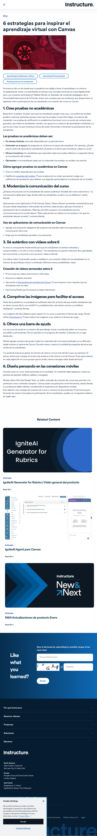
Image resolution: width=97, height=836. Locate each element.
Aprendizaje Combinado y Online (20, 76)
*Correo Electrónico (48, 657)
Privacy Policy (24, 816)
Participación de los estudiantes (20, 82)
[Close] (43, 801)
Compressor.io (17, 317)
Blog (5, 15)
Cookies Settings (23, 828)
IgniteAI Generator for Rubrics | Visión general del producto (41, 482)
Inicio (16, 752)
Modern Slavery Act (70, 817)
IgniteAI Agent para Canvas (23, 549)
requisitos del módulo (27, 176)
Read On (6, 489)
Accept (23, 822)
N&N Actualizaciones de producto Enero (31, 617)
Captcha (70, 667)
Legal (83, 817)
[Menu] (4, 4)
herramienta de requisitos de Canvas (35, 282)
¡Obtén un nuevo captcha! (61, 667)
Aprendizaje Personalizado (54, 76)
